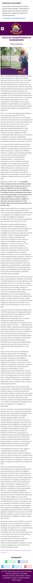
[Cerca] (31, 1)
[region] (16, 11)
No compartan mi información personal (13, 18)
